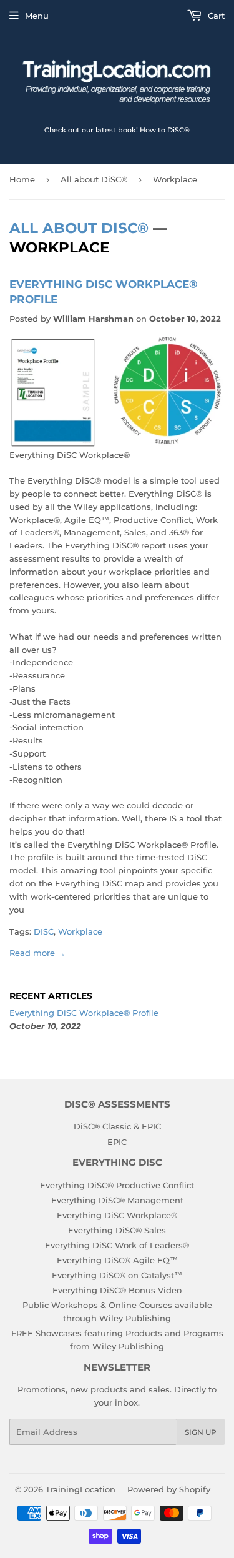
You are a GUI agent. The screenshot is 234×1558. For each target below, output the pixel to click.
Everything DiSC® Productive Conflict (117, 1185)
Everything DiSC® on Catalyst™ (117, 1275)
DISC (44, 931)
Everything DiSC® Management (117, 1200)
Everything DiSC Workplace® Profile (83, 1013)
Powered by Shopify (168, 1489)
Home (22, 179)
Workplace (80, 931)
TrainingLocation (80, 1489)
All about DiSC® (94, 179)
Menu (37, 16)
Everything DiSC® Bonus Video (117, 1290)
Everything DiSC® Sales (117, 1230)
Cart (215, 16)
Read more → (37, 953)
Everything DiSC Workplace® (117, 1215)
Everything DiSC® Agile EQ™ (117, 1260)
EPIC (117, 1142)
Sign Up (201, 1432)
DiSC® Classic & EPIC (117, 1126)
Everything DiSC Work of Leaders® (117, 1245)
